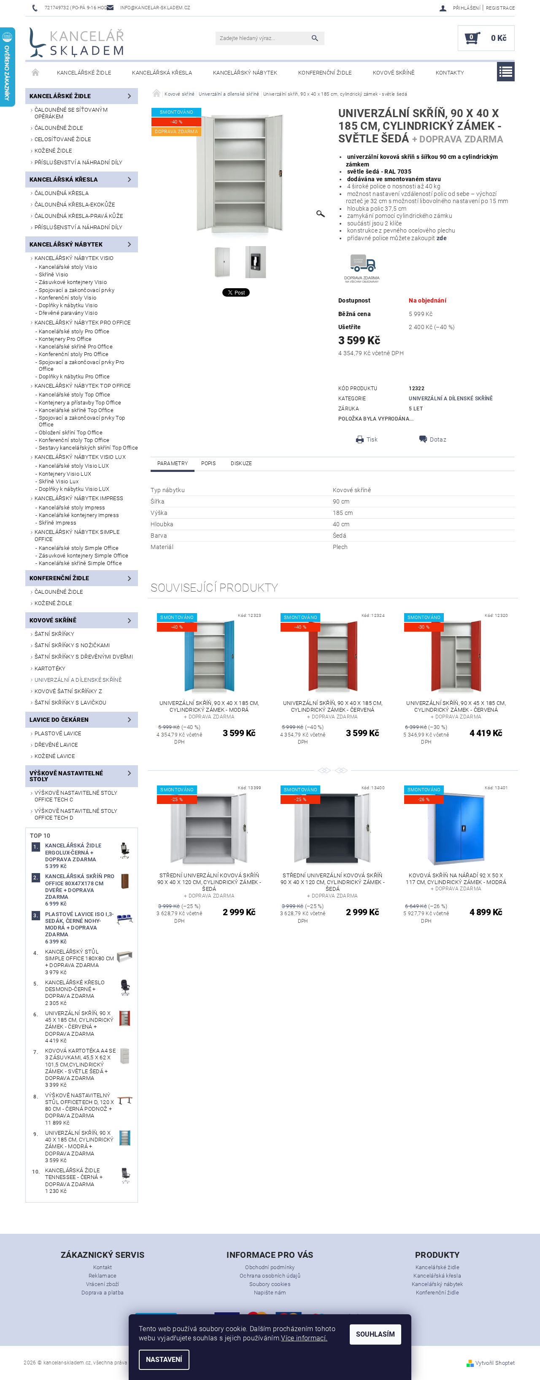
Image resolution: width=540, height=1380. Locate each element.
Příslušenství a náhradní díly (78, 162)
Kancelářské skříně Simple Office (80, 563)
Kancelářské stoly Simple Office (79, 548)
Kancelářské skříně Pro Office (76, 346)
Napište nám (270, 1292)
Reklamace (103, 1276)
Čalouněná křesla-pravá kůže (79, 216)
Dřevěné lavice (56, 745)
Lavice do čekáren (59, 719)
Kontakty (450, 73)
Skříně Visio (53, 274)
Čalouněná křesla (62, 193)
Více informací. (304, 1338)
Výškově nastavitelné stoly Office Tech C (76, 796)
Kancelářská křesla (162, 73)
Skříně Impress (57, 523)
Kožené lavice (55, 756)
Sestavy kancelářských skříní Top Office (88, 448)
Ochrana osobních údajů (270, 1276)
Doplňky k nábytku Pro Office (74, 376)
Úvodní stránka (35, 73)
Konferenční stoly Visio (67, 298)
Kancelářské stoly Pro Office (74, 331)
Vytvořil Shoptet (495, 1363)
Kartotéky (50, 668)
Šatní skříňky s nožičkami (72, 645)
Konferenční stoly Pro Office (74, 354)
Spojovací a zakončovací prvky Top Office (82, 421)
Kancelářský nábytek (245, 73)
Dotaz (438, 439)
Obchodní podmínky (269, 1267)
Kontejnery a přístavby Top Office (80, 402)
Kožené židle (53, 150)
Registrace (500, 8)
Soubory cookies (270, 1284)
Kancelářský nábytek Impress (79, 498)
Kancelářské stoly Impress (72, 507)
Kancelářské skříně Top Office (76, 410)
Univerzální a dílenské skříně (78, 680)
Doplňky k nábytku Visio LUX (74, 489)
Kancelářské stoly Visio (68, 267)
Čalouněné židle (59, 128)
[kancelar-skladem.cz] (77, 42)
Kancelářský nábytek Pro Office (83, 322)
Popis (208, 463)
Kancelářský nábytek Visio (74, 258)
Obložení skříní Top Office (71, 432)
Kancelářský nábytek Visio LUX (80, 457)
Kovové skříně (394, 73)
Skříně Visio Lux (58, 481)
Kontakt (102, 1267)
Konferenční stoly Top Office (74, 440)
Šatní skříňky (54, 634)
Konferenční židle (324, 73)
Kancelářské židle (84, 73)
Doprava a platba (102, 1292)
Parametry (172, 463)
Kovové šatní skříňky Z (68, 691)
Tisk (372, 439)
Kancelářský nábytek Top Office (83, 386)
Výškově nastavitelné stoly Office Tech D (76, 814)
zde (441, 238)
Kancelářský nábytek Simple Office (77, 535)
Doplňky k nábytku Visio (68, 305)
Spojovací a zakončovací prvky (76, 290)
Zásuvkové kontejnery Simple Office (84, 555)
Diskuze (241, 463)
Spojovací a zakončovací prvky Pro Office (81, 365)
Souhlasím (375, 1334)
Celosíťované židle (63, 139)
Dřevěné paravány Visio (68, 313)
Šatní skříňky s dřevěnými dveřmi (84, 657)
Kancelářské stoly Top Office (75, 394)
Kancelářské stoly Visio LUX (74, 466)
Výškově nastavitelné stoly (66, 776)
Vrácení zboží (102, 1284)
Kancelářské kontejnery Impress (79, 515)
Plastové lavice (58, 733)
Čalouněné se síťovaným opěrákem (71, 113)
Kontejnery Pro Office (65, 339)
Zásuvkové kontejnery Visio (73, 282)
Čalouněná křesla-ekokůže (75, 204)
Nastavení (164, 1360)
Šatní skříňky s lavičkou (71, 702)
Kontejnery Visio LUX (65, 474)
